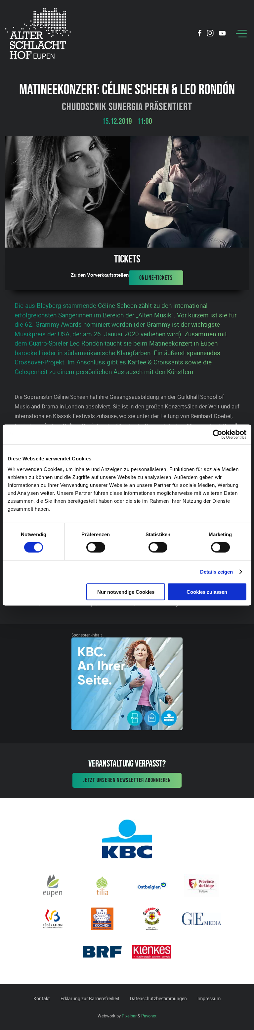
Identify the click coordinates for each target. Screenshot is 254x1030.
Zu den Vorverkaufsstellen (100, 275)
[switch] (95, 547)
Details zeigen (216, 572)
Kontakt (41, 998)
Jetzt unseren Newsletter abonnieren (127, 780)
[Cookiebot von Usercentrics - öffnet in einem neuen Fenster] (217, 435)
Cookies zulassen (207, 591)
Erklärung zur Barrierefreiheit (90, 998)
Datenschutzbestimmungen (158, 998)
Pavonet (148, 1016)
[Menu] (241, 33)
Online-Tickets (156, 277)
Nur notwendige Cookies (125, 591)
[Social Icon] (199, 34)
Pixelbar (129, 1016)
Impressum (209, 998)
